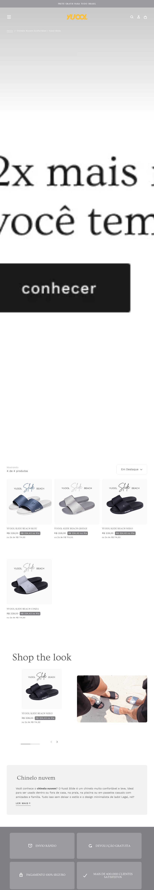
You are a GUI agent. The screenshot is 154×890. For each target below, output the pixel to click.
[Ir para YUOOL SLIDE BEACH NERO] (124, 501)
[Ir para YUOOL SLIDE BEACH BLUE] (29, 501)
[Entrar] (138, 17)
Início (10, 31)
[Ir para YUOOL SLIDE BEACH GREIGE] (77, 501)
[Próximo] (57, 741)
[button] (9, 17)
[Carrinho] (145, 17)
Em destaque (129, 469)
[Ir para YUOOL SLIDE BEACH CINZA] (29, 581)
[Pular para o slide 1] (98, 702)
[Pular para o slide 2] (132, 702)
